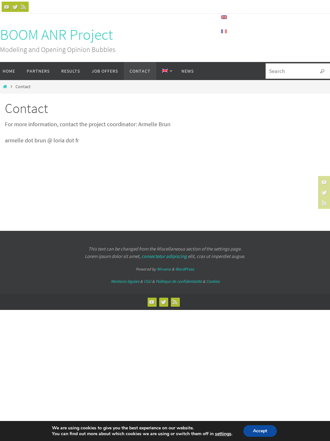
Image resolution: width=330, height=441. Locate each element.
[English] (166, 71)
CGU (147, 281)
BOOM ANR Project (56, 34)
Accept (260, 431)
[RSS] (23, 7)
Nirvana (164, 269)
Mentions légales (125, 281)
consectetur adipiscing (164, 256)
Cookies (212, 281)
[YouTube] (7, 7)
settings (223, 434)
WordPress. (185, 269)
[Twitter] (15, 7)
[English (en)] (224, 17)
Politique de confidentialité (179, 281)
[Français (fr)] (224, 31)
